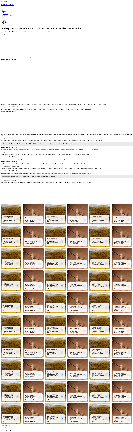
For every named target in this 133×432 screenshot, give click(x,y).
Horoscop (5, 14)
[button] (66, 17)
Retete (4, 11)
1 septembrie (7, 425)
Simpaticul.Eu (7, 4)
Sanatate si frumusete (8, 15)
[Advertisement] (42, 45)
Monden (5, 12)
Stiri (4, 10)
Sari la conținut (4, 1)
